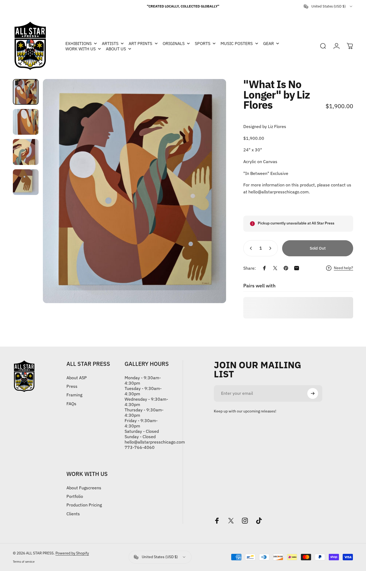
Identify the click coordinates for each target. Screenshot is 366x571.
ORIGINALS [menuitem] (174, 43)
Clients (73, 513)
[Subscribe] (312, 393)
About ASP (76, 377)
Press (71, 386)
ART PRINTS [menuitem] (140, 43)
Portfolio (74, 496)
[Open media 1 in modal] (134, 191)
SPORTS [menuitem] (202, 43)
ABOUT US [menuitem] (116, 48)
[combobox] (328, 6)
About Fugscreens (83, 487)
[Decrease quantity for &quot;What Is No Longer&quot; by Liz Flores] (250, 248)
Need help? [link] (343, 268)
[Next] (212, 191)
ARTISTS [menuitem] (110, 43)
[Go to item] (26, 92)
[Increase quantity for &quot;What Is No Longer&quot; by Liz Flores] (271, 248)
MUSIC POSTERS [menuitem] (237, 43)
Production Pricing (84, 505)
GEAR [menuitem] (268, 43)
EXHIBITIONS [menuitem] (78, 43)
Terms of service (24, 562)
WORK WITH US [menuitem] (80, 48)
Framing (74, 394)
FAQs (71, 403)
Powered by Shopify (72, 553)
